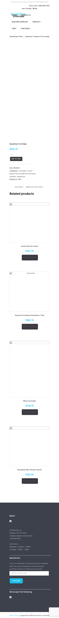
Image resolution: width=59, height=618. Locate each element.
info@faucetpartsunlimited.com (21, 536)
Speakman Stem (16, 36)
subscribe (16, 581)
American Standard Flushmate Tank (29, 315)
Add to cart (16, 159)
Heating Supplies (20, 22)
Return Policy (14, 615)
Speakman (21, 176)
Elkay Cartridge (29, 401)
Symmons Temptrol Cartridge (37, 36)
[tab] (19, 187)
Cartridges (22, 171)
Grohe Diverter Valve (29, 246)
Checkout (25, 28)
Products (26, 15)
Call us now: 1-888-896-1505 (39, 6)
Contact (36, 22)
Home (14, 15)
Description (19, 187)
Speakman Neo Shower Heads (29, 469)
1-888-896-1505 (14, 538)
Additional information (34, 187)
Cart (14, 28)
